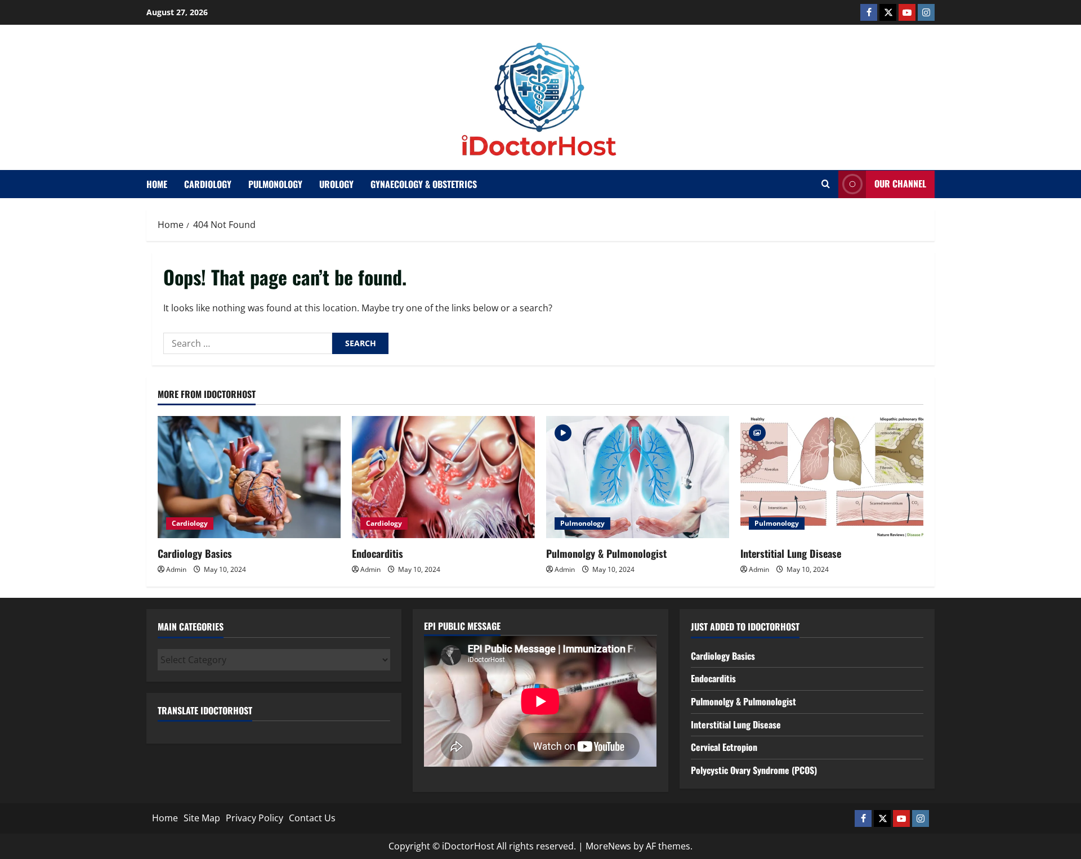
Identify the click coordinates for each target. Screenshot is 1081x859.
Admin (176, 569)
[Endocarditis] (443, 477)
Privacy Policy (254, 818)
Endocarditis (377, 553)
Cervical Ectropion (724, 747)
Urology (336, 184)
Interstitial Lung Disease (790, 553)
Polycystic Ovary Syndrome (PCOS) (754, 770)
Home (156, 184)
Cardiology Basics (195, 553)
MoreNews (608, 846)
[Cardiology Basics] (249, 477)
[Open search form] (825, 184)
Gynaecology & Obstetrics (423, 184)
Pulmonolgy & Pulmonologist (606, 553)
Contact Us (312, 818)
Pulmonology (275, 184)
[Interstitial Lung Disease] (831, 477)
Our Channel (900, 183)
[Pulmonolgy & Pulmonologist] (637, 477)
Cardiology (207, 184)
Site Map (202, 818)
